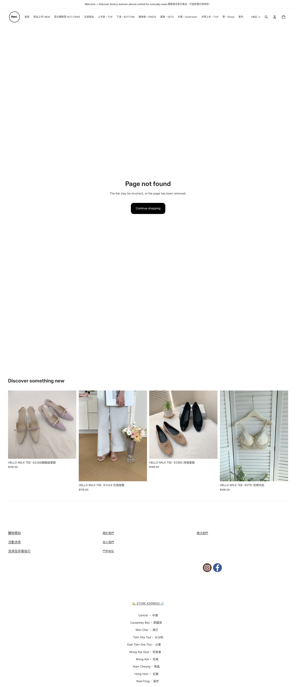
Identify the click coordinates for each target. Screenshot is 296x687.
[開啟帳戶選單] (274, 16)
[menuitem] (240, 17)
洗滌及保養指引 (19, 551)
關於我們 (108, 533)
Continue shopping (148, 208)
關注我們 (202, 533)
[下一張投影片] (70, 424)
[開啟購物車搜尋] (266, 16)
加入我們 (108, 542)
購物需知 (14, 533)
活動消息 (14, 542)
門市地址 (108, 551)
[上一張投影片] (14, 424)
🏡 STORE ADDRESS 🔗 (148, 603)
